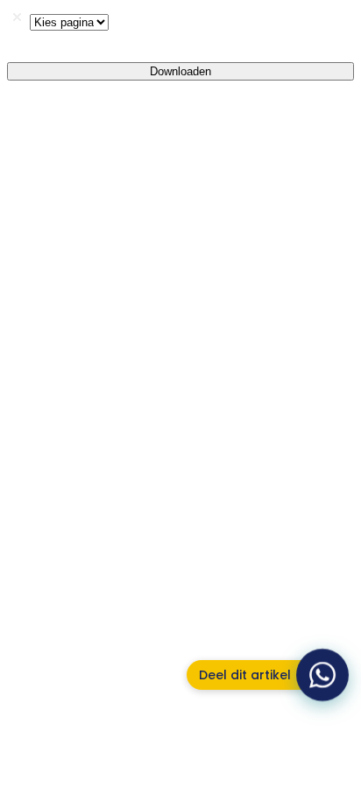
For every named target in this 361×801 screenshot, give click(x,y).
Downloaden (180, 71)
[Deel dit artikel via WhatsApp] (323, 675)
